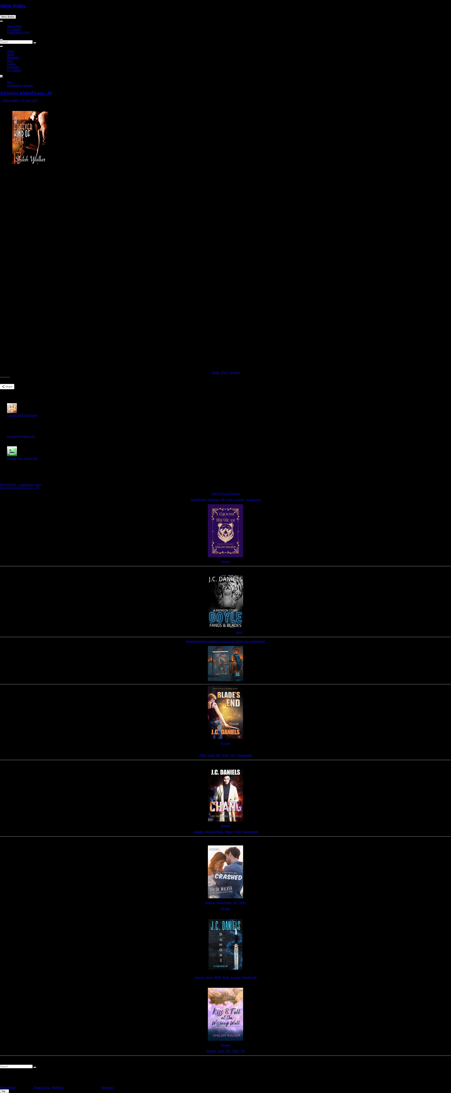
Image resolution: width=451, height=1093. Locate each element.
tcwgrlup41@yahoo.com (21, 436)
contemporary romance (20, 85)
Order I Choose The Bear (225, 493)
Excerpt (225, 561)
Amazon (239, 499)
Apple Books (198, 499)
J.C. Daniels (14, 29)
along (239, 632)
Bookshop (213, 499)
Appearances (14, 26)
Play (233, 755)
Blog (10, 60)
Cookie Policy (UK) (18, 32)
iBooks (229, 831)
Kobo (230, 499)
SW (243, 1050)
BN (223, 499)
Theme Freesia (41, 1087)
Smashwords (253, 499)
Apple (211, 755)
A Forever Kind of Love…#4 (26, 93)
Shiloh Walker (13, 6)
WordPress (58, 1087)
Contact (11, 64)
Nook (224, 372)
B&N (218, 977)
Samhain (234, 372)
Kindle (215, 372)
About (10, 54)
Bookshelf (12, 57)
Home (10, 51)
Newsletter (13, 67)
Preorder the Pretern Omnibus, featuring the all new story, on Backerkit (225, 641)
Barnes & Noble (214, 831)
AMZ (202, 755)
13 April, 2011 (29, 100)
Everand (235, 977)
